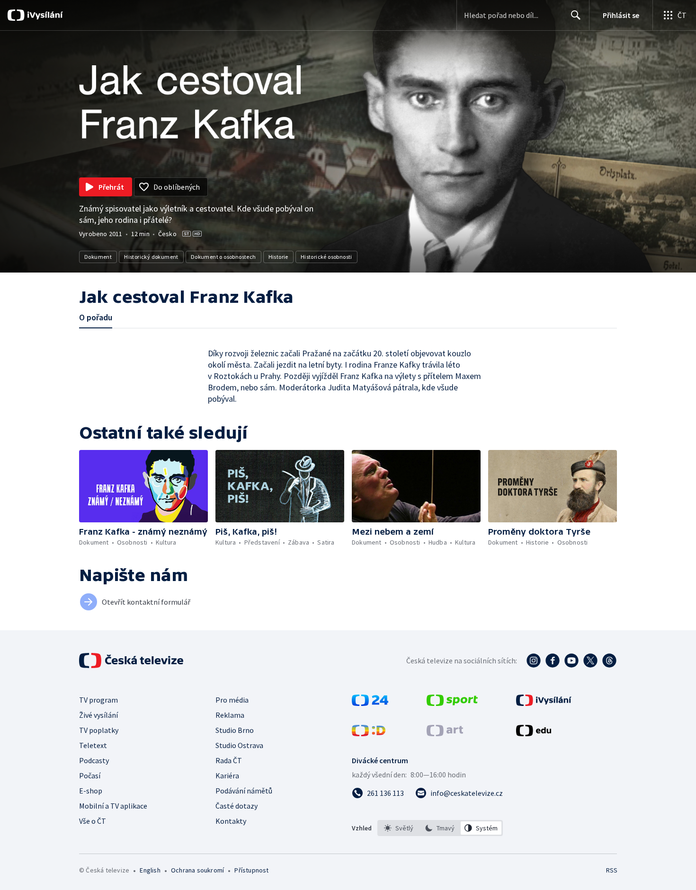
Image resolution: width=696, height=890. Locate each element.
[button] (143, 486)
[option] (399, 828)
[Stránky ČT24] (370, 703)
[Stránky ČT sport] (452, 703)
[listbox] (440, 828)
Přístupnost (251, 870)
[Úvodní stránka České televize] (132, 660)
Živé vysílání (98, 715)
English (150, 870)
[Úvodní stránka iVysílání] (44, 15)
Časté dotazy (236, 806)
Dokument (98, 256)
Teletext (93, 745)
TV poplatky (98, 730)
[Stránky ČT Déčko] (368, 733)
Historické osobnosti (326, 256)
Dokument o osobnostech (223, 256)
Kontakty (230, 821)
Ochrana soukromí (197, 870)
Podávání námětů (243, 790)
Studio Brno (234, 730)
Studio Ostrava (239, 745)
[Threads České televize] (609, 660)
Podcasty (94, 760)
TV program (98, 700)
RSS (611, 870)
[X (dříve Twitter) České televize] (590, 660)
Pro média (232, 700)
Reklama (229, 715)
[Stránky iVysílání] (543, 703)
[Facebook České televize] (552, 660)
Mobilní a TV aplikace (113, 806)
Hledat (575, 15)
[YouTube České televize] (571, 660)
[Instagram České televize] (533, 660)
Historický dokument (151, 256)
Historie (278, 256)
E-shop (90, 790)
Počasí (89, 775)
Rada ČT (228, 760)
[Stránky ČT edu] (533, 733)
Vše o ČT (92, 821)
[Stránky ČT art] (445, 733)
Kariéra (227, 775)
